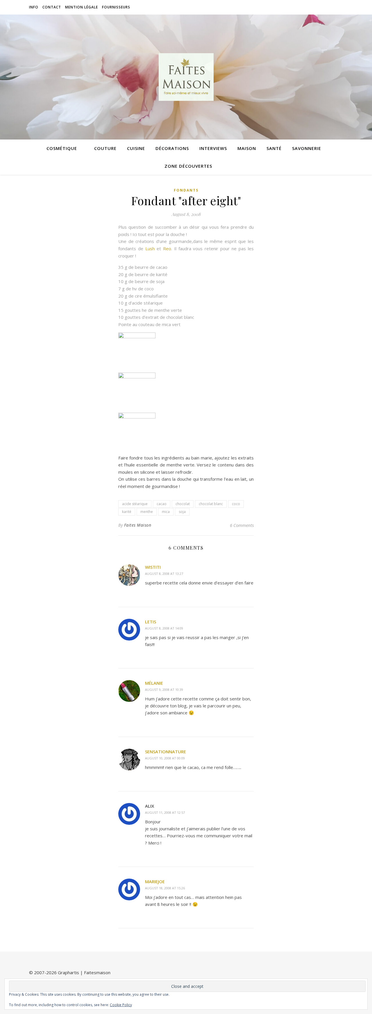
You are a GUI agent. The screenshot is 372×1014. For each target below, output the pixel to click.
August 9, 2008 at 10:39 (164, 689)
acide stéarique (135, 503)
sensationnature (165, 751)
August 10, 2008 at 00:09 (165, 758)
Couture (105, 148)
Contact (51, 7)
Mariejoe (155, 881)
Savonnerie (306, 148)
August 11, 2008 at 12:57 (165, 812)
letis (150, 622)
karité (126, 511)
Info (33, 7)
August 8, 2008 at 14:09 (164, 628)
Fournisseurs (116, 7)
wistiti (153, 567)
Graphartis (68, 972)
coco (236, 503)
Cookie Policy (121, 1004)
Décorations (172, 148)
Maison (246, 148)
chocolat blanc (211, 503)
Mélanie (154, 683)
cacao (162, 503)
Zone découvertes (188, 166)
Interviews (213, 148)
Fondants (186, 190)
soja (182, 511)
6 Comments (242, 525)
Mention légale (81, 7)
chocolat (183, 503)
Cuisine (136, 148)
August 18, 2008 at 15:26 (165, 888)
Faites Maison (137, 525)
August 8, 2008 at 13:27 (164, 573)
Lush (150, 248)
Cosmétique (61, 148)
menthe (146, 511)
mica (166, 511)
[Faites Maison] (186, 77)
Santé (274, 148)
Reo (167, 248)
